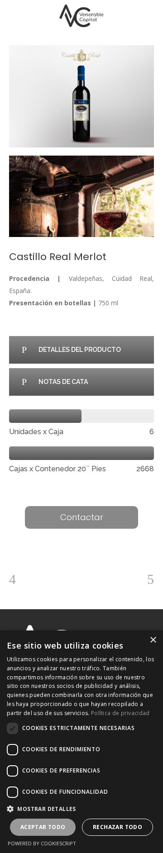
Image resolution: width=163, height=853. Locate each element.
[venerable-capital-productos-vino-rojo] (81, 196)
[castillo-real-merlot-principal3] (81, 96)
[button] (81, 809)
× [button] (152, 640)
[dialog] (81, 741)
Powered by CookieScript (42, 843)
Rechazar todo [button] (117, 827)
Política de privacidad (120, 713)
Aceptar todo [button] (43, 827)
